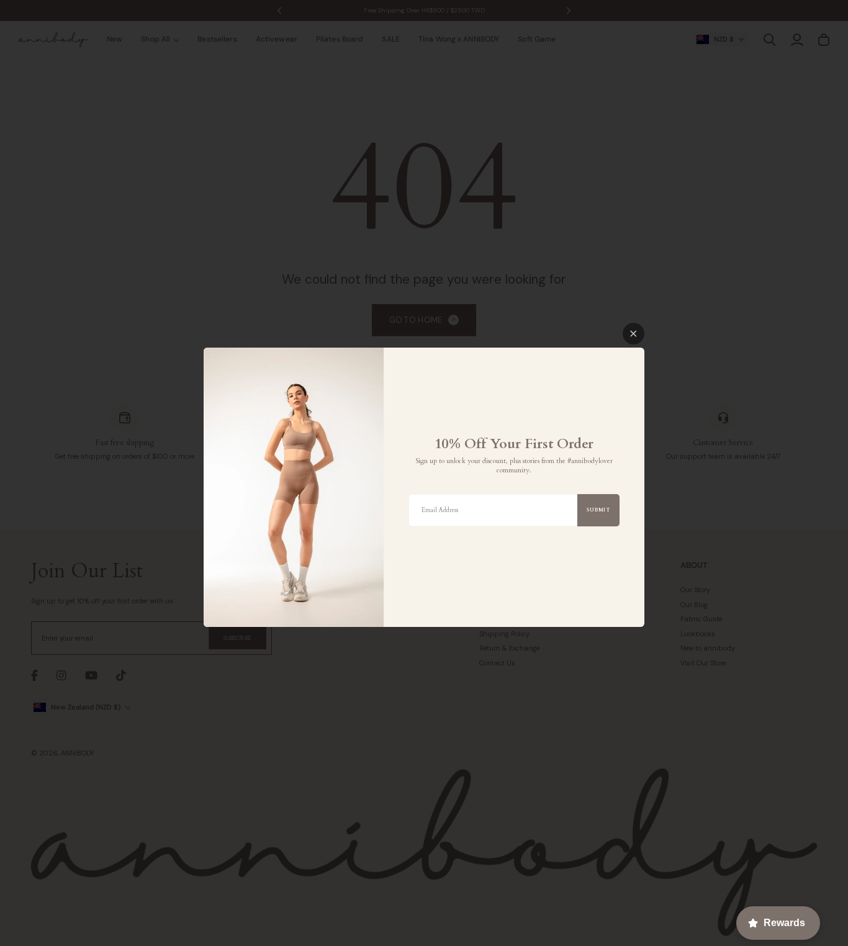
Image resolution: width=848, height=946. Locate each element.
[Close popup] (633, 334)
